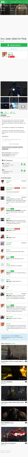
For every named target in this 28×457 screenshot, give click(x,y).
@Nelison (8, 272)
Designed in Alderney (6, 451)
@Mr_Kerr (8, 220)
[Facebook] (9, 54)
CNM (7, 286)
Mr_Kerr (10, 53)
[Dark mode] (24, 2)
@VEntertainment (10, 210)
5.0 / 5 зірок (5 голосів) (5, 116)
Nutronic (8, 323)
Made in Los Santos (5, 452)
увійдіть (17, 335)
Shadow (8, 250)
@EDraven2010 (10, 307)
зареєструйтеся (6, 337)
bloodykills (9, 243)
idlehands (8, 181)
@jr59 (7, 258)
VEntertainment (10, 188)
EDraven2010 (9, 293)
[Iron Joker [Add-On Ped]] (14, 88)
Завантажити (15, 45)
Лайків (14, 113)
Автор (12, 208)
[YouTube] (12, 54)
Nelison (8, 264)
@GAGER (17, 210)
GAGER (8, 197)
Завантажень (6, 113)
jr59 (7, 236)
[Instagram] (10, 54)
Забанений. (17, 188)
